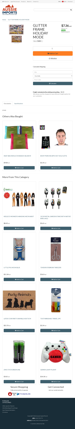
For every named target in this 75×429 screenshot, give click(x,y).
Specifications (18, 103)
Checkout (70, 1)
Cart (62, 1)
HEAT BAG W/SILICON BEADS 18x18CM (17, 156)
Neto (43, 423)
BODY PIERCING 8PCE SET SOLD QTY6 (53, 156)
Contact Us (35, 1)
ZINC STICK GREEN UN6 (12, 370)
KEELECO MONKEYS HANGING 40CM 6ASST (19, 216)
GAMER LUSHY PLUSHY (48, 370)
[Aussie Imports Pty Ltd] (9, 9)
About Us (29, 1)
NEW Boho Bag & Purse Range (9, 408)
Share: (35, 41)
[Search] (71, 9)
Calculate (53, 83)
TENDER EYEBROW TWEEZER (50, 267)
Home (4, 19)
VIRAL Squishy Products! (8, 406)
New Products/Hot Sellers (8, 410)
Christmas (5, 412)
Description (7, 103)
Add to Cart (53, 53)
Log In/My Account (15, 1)
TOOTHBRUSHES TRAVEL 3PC (50, 318)
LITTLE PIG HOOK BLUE (12, 267)
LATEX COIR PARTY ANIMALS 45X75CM (17, 318)
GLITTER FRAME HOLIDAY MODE (18, 19)
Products (5, 1)
